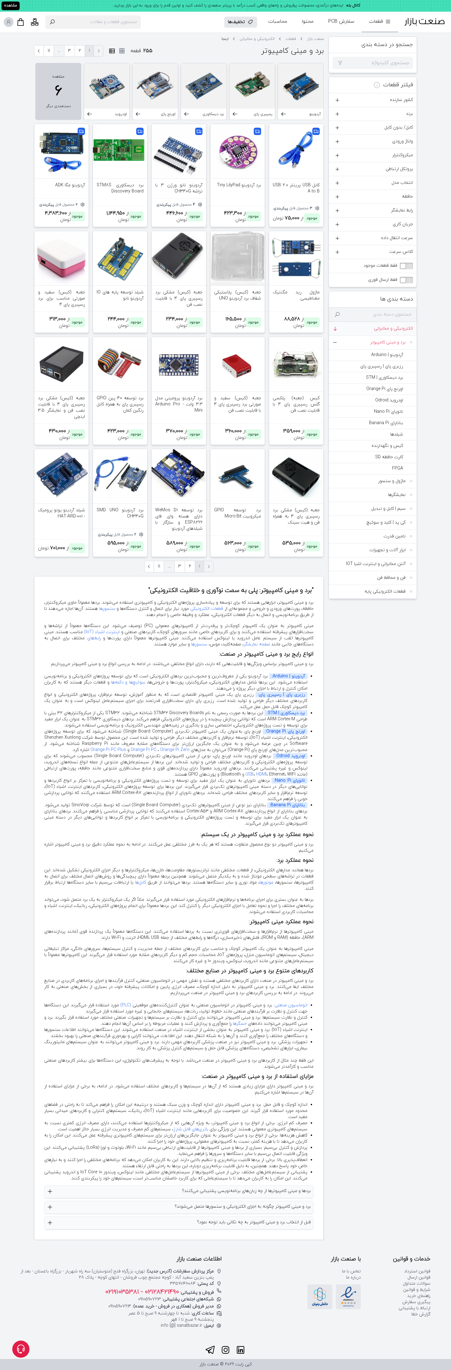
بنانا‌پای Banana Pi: (287, 805)
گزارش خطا (420, 1314)
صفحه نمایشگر (257, 644)
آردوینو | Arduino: (288, 676)
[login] (8, 22)
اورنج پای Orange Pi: (285, 731)
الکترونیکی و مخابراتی (393, 328)
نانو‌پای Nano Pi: (289, 781)
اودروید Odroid (389, 400)
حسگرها (240, 1024)
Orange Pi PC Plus (108, 750)
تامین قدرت (395, 536)
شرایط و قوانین (416, 1290)
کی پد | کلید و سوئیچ (386, 522)
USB (249, 774)
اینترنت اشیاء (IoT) (102, 632)
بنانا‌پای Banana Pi (386, 423)
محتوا (308, 21)
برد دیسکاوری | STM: (286, 713)
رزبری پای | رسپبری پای (381, 366)
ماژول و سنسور (392, 481)
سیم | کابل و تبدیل (388, 509)
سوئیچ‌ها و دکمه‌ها (128, 682)
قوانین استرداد (417, 1271)
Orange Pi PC (143, 750)
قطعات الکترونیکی (206, 609)
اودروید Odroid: (290, 756)
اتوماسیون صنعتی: (291, 1005)
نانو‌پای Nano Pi (388, 412)
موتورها (266, 882)
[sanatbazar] (424, 22)
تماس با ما (351, 1271)
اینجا (225, 39)
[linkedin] (240, 1350)
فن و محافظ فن (391, 578)
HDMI (261, 774)
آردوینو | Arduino (387, 355)
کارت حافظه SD (389, 457)
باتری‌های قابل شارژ (190, 1129)
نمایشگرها (397, 495)
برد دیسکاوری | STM (384, 378)
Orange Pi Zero (175, 750)
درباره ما (353, 1277)
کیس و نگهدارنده (387, 446)
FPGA (397, 468)
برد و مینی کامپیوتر (388, 342)
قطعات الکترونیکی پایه (385, 591)
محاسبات (277, 21)
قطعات (291, 39)
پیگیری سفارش (416, 1302)
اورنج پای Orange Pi (384, 389)
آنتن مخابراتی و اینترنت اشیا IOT (376, 564)
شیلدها (396, 434)
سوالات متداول (416, 1284)
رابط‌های (94, 638)
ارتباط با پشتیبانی (414, 1308)
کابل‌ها (140, 882)
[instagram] (225, 1350)
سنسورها (107, 609)
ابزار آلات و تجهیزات (387, 550)
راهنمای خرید (418, 1296)
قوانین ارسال (418, 1277)
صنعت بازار (315, 39)
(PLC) (125, 1005)
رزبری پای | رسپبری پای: (281, 695)
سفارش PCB (341, 21)
